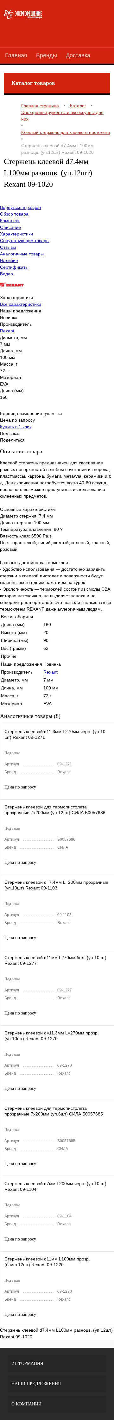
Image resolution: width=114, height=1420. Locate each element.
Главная (16, 55)
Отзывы (8, 247)
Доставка (78, 55)
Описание (10, 227)
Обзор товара (14, 214)
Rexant (7, 330)
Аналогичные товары (22, 253)
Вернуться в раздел (20, 207)
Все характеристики (20, 304)
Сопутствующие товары (24, 240)
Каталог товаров (33, 83)
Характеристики (16, 233)
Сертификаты (14, 267)
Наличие (9, 260)
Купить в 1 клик (15, 426)
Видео (6, 273)
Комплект (10, 220)
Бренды (46, 55)
